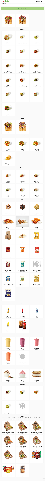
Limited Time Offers (22, 11)
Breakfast (22, 135)
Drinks (22, 303)
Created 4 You (22, 118)
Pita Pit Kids (22, 384)
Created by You (22, 29)
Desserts (22, 366)
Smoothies (22, 334)
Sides (22, 199)
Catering (22, 416)
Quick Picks (22, 167)
